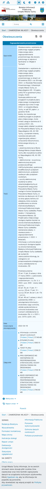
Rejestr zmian (7, 442)
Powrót (23, 408)
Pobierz (24, 337)
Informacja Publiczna (33, 420)
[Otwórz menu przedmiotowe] (43, 24)
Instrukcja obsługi (9, 438)
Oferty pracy (7, 462)
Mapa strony (7, 435)
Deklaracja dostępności (7, 446)
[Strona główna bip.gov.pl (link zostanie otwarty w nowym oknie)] (8, 10)
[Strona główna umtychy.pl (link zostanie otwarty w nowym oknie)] (41, 10)
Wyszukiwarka (8, 428)
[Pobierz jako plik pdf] (36, 36)
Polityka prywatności (34, 435)
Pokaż (30, 337)
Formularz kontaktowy (11, 431)
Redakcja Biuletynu (10, 424)
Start (4, 30)
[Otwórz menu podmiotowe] (3, 24)
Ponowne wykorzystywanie (32, 424)
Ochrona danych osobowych (32, 430)
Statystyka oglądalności (7, 452)
